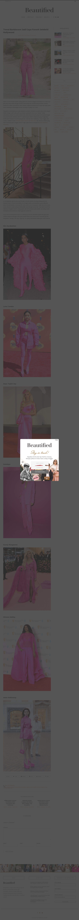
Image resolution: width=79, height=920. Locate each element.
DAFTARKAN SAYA (40, 471)
